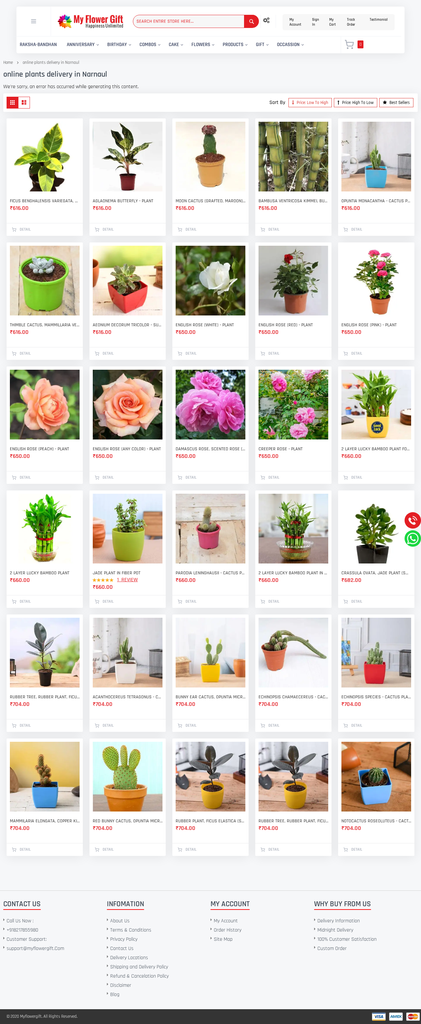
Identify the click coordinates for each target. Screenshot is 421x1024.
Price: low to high (312, 102)
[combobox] (196, 21)
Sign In (315, 22)
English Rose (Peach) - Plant (39, 449)
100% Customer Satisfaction (347, 939)
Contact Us (122, 948)
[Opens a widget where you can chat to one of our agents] (45, 986)
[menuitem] (38, 45)
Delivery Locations (129, 957)
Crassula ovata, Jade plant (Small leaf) (376, 573)
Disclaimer (120, 985)
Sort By (277, 102)
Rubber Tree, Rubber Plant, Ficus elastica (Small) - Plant (293, 821)
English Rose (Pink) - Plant (369, 325)
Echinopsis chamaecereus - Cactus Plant (293, 697)
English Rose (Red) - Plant (286, 325)
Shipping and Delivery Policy (139, 966)
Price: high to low (357, 102)
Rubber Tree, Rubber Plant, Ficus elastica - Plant (45, 697)
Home (8, 62)
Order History (227, 930)
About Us (120, 920)
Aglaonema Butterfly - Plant (123, 201)
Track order (351, 22)
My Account (295, 22)
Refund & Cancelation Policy (139, 976)
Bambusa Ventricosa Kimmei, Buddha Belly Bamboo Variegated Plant (293, 201)
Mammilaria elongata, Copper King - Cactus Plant (45, 821)
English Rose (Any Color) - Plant (127, 449)
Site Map (223, 939)
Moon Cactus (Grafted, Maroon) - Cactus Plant (210, 201)
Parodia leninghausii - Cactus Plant (210, 573)
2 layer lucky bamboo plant (39, 573)
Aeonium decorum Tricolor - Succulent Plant (127, 325)
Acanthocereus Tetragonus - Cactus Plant (127, 697)
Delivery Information (338, 920)
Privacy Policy (123, 939)
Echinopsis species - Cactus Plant (376, 697)
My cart (332, 22)
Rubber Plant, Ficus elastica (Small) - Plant (210, 821)
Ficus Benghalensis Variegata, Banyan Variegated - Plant (45, 201)
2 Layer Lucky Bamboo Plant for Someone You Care (376, 449)
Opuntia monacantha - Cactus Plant (376, 201)
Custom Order (332, 948)
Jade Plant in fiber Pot (116, 573)
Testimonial (379, 19)
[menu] (174, 45)
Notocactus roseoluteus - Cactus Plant (376, 821)
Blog (114, 994)
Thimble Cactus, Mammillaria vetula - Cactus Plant (45, 325)
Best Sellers (399, 102)
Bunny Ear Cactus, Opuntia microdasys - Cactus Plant (210, 697)
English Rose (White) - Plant (205, 325)
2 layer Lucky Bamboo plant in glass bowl (293, 573)
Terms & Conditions (130, 930)
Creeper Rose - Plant (281, 449)
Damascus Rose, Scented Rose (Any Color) (210, 449)
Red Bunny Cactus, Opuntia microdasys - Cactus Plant (127, 821)
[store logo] (90, 21)
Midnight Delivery (335, 930)
